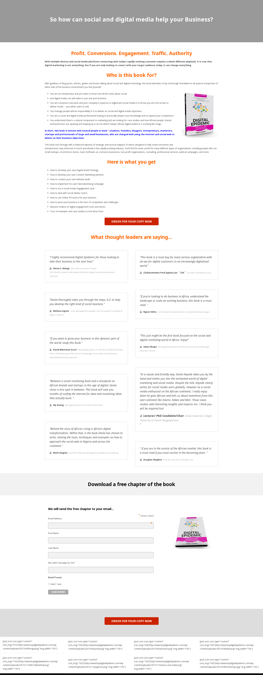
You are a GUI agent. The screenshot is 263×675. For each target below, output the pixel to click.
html (53, 584)
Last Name (53, 548)
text (59, 584)
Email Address (100, 518)
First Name (53, 533)
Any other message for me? (61, 563)
